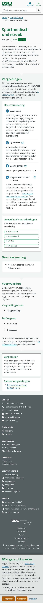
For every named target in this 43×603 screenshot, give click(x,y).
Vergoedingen (16, 17)
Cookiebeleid (22, 531)
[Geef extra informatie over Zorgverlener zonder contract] (35, 177)
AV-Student (12, 246)
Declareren (12, 330)
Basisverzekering (11, 474)
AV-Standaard (13, 236)
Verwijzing (12, 323)
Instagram (9, 431)
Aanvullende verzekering (14, 478)
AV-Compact (13, 231)
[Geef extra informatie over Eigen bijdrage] (25, 166)
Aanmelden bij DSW (12, 491)
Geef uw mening (11, 420)
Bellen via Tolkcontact (13, 414)
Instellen (33, 598)
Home (4, 17)
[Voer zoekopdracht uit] (39, 10)
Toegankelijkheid (21, 538)
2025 (15, 39)
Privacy (21, 535)
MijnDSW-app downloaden (15, 505)
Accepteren (8, 598)
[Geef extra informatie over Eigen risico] (22, 143)
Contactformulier (11, 410)
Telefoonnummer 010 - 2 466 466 (18, 407)
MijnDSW (30, 5)
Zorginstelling (13, 310)
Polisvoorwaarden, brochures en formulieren (22, 509)
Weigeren (21, 598)
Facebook (8, 434)
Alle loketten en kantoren (11, 451)
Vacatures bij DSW (12, 512)
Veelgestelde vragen (12, 417)
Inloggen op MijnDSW (13, 502)
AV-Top (11, 241)
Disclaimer (21, 528)
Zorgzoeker (9, 485)
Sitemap (21, 542)
